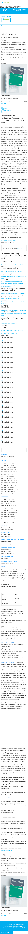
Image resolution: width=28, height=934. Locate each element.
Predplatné (3, 103)
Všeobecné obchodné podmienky (16, 922)
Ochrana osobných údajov (10, 924)
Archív (2, 109)
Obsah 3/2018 (4, 108)
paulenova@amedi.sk (6, 850)
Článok (2, 107)
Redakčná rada (4, 111)
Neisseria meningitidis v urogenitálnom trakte (10, 298)
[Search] (26, 26)
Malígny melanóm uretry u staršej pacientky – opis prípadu (13, 310)
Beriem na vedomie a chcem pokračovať (19, 10)
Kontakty (6, 922)
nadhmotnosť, (4, 240)
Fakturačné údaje (19, 924)
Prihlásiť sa (19, 248)
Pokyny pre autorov (5, 112)
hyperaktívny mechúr (12, 240)
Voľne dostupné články (6, 110)
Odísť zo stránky (5, 10)
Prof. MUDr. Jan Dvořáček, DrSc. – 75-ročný (10, 333)
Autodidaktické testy (5, 113)
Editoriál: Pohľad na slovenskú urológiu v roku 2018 (11, 264)
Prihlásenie (3, 16)
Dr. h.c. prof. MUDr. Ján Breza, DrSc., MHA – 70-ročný (12, 330)
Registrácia (8, 16)
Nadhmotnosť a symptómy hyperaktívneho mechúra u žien (13, 293)
